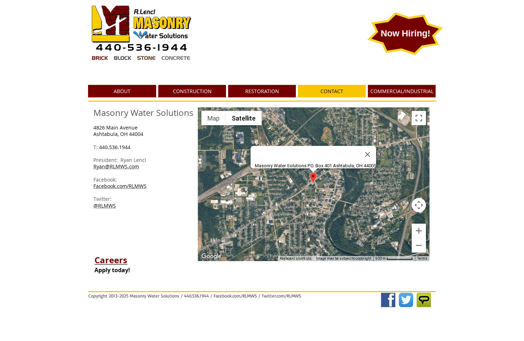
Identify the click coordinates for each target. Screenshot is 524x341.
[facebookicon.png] (388, 300)
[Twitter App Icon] (406, 300)
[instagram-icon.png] (424, 300)
